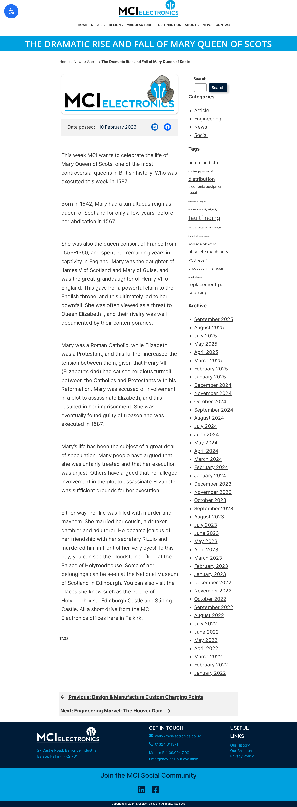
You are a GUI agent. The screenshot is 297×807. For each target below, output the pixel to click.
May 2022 (205, 640)
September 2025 (213, 319)
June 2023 (206, 533)
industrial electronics (199, 236)
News (78, 61)
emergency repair (197, 201)
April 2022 (206, 648)
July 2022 (205, 624)
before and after (204, 162)
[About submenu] (198, 25)
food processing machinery (205, 227)
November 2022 (213, 591)
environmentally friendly (202, 209)
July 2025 (205, 336)
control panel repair (201, 171)
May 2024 (205, 443)
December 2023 (212, 484)
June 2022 (206, 632)
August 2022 (209, 615)
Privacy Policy (242, 756)
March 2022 (208, 656)
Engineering (207, 119)
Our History (240, 745)
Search (199, 78)
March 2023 (208, 558)
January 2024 (210, 476)
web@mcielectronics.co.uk (178, 736)
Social (92, 61)
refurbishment (195, 277)
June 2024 (206, 434)
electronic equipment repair (205, 189)
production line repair (206, 268)
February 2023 (211, 566)
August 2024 (209, 418)
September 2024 (213, 410)
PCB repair (197, 260)
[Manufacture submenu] (154, 25)
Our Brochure (241, 751)
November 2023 (213, 492)
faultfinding (204, 217)
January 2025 (210, 377)
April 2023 (206, 550)
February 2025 (211, 369)
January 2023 (210, 574)
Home (64, 61)
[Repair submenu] (104, 25)
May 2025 (205, 344)
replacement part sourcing (207, 288)
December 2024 (212, 385)
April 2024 (206, 451)
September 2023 (213, 508)
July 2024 (205, 426)
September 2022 (213, 607)
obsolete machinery (208, 251)
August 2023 (209, 517)
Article (201, 110)
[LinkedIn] (141, 790)
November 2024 (213, 393)
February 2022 (211, 665)
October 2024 (210, 402)
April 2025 (206, 352)
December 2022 (212, 582)
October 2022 (210, 599)
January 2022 (210, 673)
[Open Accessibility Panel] (11, 11)
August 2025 (209, 328)
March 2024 (208, 459)
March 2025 (208, 360)
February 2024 (211, 467)
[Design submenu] (123, 25)
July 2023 (205, 525)
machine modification (202, 244)
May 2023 (205, 541)
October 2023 (210, 500)
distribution (201, 179)
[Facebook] (156, 790)
